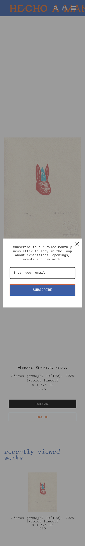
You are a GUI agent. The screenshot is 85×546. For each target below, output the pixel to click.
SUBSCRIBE (42, 290)
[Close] (77, 244)
